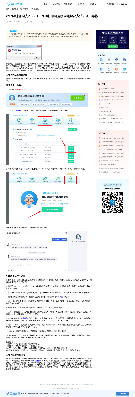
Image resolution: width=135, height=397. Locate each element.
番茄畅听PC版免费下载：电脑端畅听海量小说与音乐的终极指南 (113, 142)
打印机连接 (16, 110)
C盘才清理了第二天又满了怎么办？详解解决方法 (113, 96)
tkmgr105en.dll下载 (106, 111)
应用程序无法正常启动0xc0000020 (110, 160)
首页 (45, 4)
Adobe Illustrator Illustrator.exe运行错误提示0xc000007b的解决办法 (113, 168)
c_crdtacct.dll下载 (105, 103)
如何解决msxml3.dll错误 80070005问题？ (111, 118)
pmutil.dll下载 (104, 107)
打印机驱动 (24, 318)
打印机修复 (24, 9)
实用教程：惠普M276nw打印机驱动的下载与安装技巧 (113, 157)
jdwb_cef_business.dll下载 (107, 88)
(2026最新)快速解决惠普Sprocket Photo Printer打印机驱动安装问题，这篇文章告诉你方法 (113, 115)
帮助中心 (93, 4)
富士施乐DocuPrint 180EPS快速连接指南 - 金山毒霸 (113, 149)
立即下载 (112, 46)
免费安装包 (19, 89)
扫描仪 (62, 297)
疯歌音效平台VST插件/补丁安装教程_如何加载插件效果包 (113, 145)
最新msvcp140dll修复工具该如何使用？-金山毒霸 (113, 122)
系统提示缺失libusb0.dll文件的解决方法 (111, 172)
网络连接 (36, 361)
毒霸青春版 (111, 4)
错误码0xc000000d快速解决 (108, 164)
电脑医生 (15, 9)
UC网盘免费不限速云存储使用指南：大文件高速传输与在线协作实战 (113, 138)
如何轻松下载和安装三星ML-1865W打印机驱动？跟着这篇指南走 (113, 153)
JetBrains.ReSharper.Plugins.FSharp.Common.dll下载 (113, 92)
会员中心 (81, 4)
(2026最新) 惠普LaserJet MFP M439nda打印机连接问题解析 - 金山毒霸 (113, 100)
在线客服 (79, 388)
